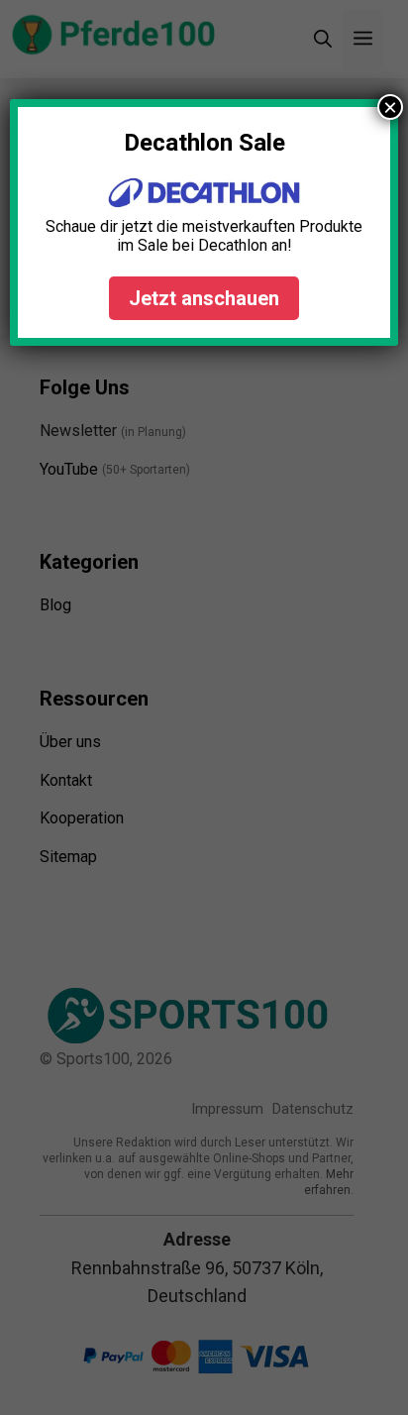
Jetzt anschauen (204, 298)
